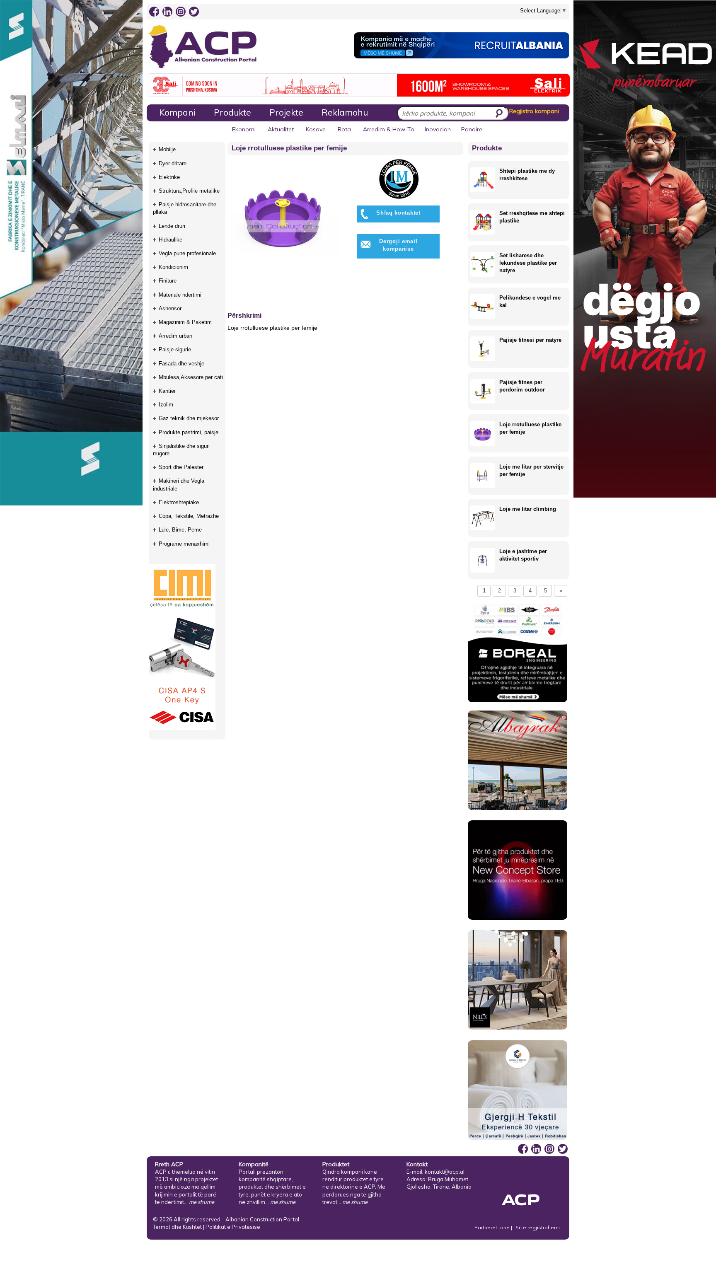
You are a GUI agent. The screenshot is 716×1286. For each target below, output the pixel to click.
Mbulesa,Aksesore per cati (191, 377)
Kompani (177, 112)
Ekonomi (244, 129)
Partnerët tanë (492, 1227)
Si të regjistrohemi (537, 1227)
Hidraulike (170, 240)
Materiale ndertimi (180, 295)
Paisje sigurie (175, 349)
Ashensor (170, 308)
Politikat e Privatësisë (233, 1226)
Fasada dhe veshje (181, 363)
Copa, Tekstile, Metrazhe (189, 516)
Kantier (167, 391)
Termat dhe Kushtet (177, 1226)
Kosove (316, 129)
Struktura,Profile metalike (189, 191)
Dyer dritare (172, 163)
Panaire (471, 129)
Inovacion (438, 129)
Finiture (168, 281)
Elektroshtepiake (179, 502)
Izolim (166, 404)
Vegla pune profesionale (187, 253)
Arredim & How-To (388, 129)
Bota (344, 129)
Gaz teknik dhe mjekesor (189, 418)
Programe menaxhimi (184, 544)
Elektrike (169, 177)
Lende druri (172, 226)
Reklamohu (345, 112)
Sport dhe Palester (181, 467)
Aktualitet (281, 129)
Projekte (286, 112)
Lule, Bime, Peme (180, 530)
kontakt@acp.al (444, 1171)
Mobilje (167, 149)
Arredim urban (175, 336)
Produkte (232, 112)
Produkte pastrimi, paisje (188, 432)
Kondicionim (173, 267)
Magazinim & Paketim (185, 322)
